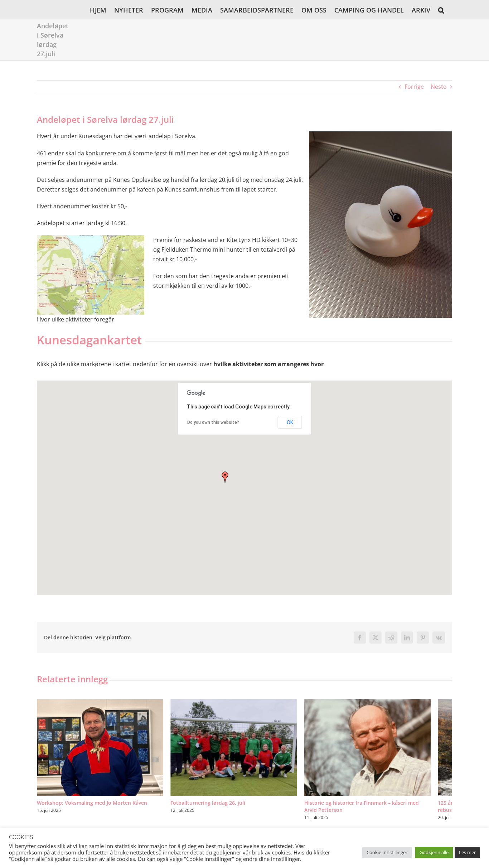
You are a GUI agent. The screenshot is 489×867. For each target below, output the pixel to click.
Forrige (414, 87)
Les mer (467, 852)
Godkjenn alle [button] (434, 852)
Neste (438, 87)
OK (290, 422)
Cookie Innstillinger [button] (387, 852)
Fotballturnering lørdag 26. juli (215, 808)
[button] (441, 9)
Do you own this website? (213, 422)
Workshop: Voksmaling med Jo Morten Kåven (92, 808)
